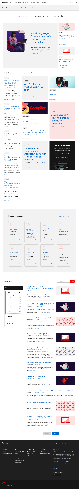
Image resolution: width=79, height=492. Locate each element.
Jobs (66, 468)
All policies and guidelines (24, 486)
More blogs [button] (34, 7)
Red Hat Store (30, 453)
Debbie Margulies (15, 163)
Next (55, 433)
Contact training (43, 455)
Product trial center (31, 451)
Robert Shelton (49, 419)
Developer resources (19, 456)
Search (72, 281)
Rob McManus (15, 187)
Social (41, 456)
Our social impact (68, 466)
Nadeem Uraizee (7, 188)
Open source (6, 200)
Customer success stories (57, 466)
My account (17, 453)
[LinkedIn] (53, 444)
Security (5, 174)
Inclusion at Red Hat (41, 482)
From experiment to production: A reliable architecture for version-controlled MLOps (50, 391)
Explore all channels (64, 216)
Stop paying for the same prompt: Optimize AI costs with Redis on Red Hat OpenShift (39, 417)
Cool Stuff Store (49, 482)
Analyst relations (56, 468)
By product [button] (13, 7)
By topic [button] (20, 7)
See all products (5, 460)
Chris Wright (67, 65)
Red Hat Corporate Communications (42, 335)
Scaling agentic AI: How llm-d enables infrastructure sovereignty (37, 377)
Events (17, 482)
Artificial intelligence (34, 53)
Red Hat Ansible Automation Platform (6, 457)
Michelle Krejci (64, 42)
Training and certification (19, 451)
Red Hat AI (4, 451)
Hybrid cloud (11, 295)
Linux (10, 299)
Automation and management (9, 99)
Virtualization (62, 252)
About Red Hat (9, 482)
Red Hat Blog (5, 7)
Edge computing (15, 252)
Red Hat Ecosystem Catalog (20, 460)
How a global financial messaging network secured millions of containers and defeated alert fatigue (40, 304)
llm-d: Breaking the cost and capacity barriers (39, 402)
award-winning (64, 458)
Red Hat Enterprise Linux (7, 453)
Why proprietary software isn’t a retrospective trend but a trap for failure (39, 348)
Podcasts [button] (27, 7)
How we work (55, 463)
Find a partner (17, 458)
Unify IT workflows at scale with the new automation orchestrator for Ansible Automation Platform (40, 288)
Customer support (18, 455)
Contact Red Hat (27, 482)
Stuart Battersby (41, 45)
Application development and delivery (12, 312)
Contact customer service (45, 453)
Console (28, 456)
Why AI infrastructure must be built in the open (39, 362)
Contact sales (42, 451)
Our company (55, 461)
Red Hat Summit (56, 482)
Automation (13, 229)
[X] (62, 444)
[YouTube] (56, 444)
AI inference (26, 96)
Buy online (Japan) (31, 455)
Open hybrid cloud (46, 229)
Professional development (34, 123)
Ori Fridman (14, 112)
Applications (46, 252)
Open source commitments (70, 463)
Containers (11, 297)
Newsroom (67, 461)
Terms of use (16, 486)
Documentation (18, 462)
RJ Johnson (38, 134)
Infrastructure (30, 252)
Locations (21, 482)
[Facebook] (59, 444)
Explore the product (61, 157)
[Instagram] (65, 444)
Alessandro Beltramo (49, 45)
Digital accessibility (33, 486)
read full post (40, 297)
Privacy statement (10, 486)
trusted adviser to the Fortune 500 (59, 455)
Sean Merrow (32, 134)
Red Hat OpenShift (5, 455)
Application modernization (63, 44)
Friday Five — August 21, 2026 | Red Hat (37, 334)
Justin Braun (14, 87)
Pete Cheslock (34, 92)
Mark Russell (67, 40)
